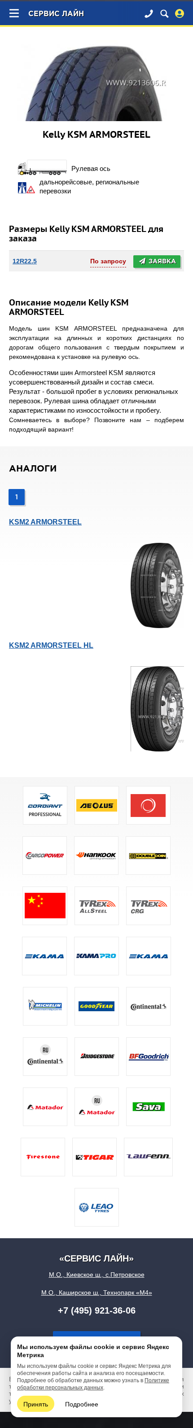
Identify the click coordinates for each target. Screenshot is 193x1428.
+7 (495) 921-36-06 (97, 1310)
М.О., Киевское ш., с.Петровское (97, 1274)
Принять (35, 1403)
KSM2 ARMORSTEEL (45, 522)
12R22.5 (25, 261)
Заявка (161, 261)
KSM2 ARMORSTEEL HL (51, 645)
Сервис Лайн (56, 14)
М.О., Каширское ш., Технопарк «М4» (96, 1292)
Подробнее (81, 1403)
